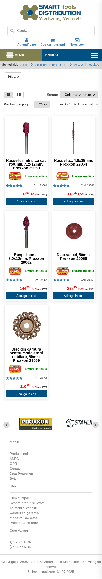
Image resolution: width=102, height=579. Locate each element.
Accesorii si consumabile (51, 64)
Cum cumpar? (20, 498)
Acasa (24, 64)
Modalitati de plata (23, 518)
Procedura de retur (24, 523)
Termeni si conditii (23, 508)
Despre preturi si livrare (27, 503)
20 (41, 104)
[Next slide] (95, 425)
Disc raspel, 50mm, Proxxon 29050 (74, 257)
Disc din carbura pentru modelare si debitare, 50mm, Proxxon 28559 (26, 355)
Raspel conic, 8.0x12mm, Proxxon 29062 (26, 258)
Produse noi (19, 454)
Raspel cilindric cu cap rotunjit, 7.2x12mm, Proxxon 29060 (26, 164)
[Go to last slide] (6, 425)
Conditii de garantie (24, 513)
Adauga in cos (26, 201)
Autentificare (26, 44)
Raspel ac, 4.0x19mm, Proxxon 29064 (73, 162)
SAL (13, 478)
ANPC (14, 459)
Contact (15, 468)
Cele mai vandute (78, 94)
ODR (13, 463)
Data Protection (21, 473)
